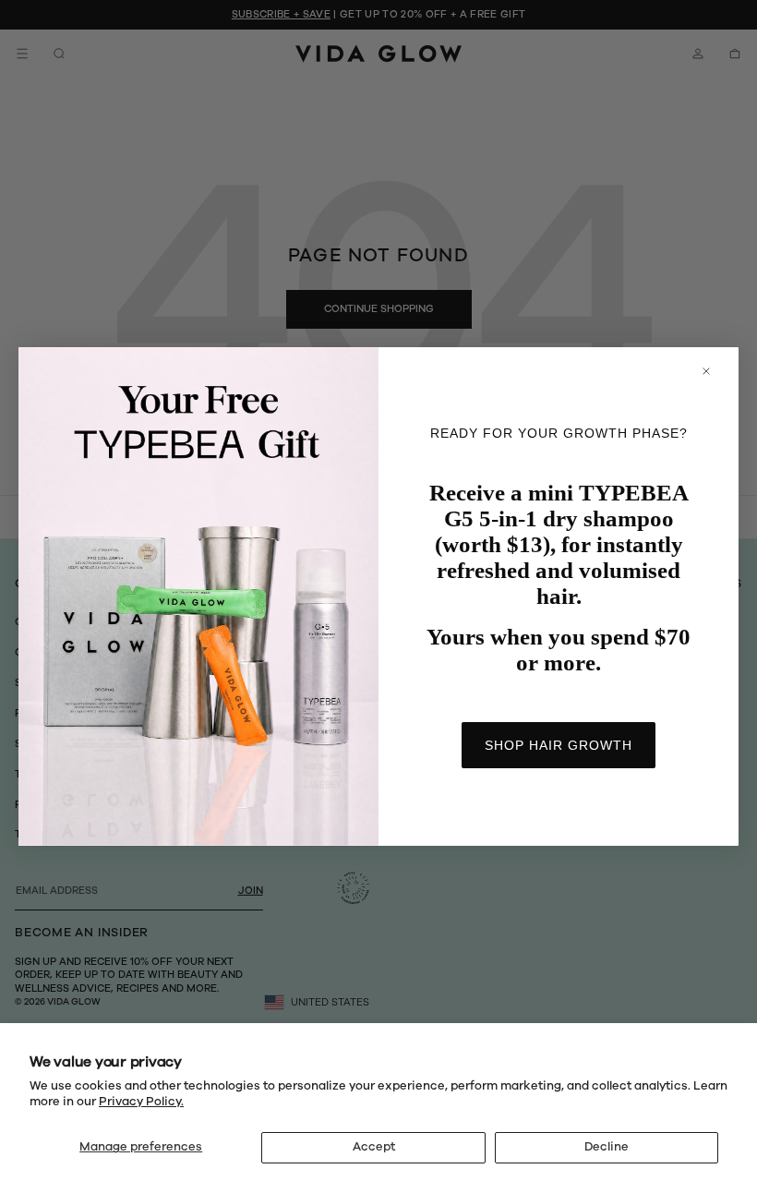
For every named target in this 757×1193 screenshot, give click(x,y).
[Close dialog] (715, 371)
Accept (374, 1147)
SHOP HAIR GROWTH (558, 745)
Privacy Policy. (141, 1101)
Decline (606, 1147)
